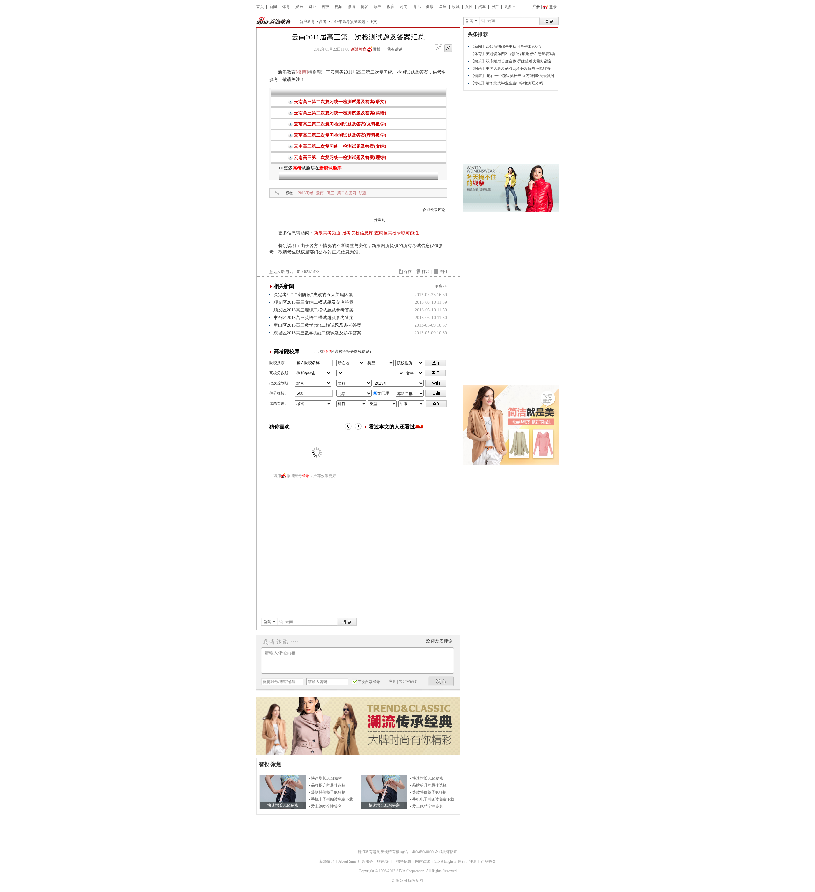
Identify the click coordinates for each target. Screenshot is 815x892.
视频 (338, 6)
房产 (495, 6)
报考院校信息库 (357, 233)
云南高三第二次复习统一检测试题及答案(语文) (340, 101)
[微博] (302, 72)
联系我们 (384, 861)
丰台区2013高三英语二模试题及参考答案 (313, 317)
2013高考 (305, 193)
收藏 (456, 6)
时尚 (404, 6)
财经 (312, 6)
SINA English (445, 861)
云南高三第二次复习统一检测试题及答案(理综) (340, 157)
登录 (305, 476)
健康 (430, 6)
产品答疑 (488, 861)
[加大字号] (448, 48)
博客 (364, 6)
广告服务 (365, 861)
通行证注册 (467, 861)
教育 (390, 6)
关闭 (443, 271)
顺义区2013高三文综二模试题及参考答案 (313, 302)
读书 (377, 6)
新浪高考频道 (327, 233)
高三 (330, 193)
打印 (425, 271)
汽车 (482, 6)
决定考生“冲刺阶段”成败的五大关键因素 (313, 294)
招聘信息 (403, 861)
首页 (260, 6)
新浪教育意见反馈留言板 (379, 852)
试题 (363, 193)
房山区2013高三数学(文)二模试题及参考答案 (317, 325)
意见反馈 (277, 271)
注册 (536, 6)
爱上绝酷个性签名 (326, 806)
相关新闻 (284, 286)
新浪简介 (327, 861)
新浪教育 (307, 21)
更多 (508, 6)
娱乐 (299, 6)
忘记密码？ (408, 681)
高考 (323, 21)
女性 (469, 6)
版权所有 (415, 880)
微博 (351, 6)
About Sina (347, 861)
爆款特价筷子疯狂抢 (328, 792)
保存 (408, 271)
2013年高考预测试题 (348, 21)
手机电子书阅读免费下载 (332, 799)
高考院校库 (286, 351)
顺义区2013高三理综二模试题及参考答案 (313, 310)
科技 (325, 6)
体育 (286, 6)
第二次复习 (346, 193)
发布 (441, 681)
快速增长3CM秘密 (326, 778)
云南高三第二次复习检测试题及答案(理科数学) (340, 135)
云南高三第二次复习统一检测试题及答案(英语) (340, 113)
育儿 (417, 6)
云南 (320, 193)
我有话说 (394, 49)
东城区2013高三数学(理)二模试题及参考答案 (317, 333)
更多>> (441, 286)
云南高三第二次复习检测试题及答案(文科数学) (340, 124)
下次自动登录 (369, 682)
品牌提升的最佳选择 (328, 785)
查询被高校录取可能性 (396, 233)
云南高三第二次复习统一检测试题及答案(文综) (340, 146)
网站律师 (422, 861)
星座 (443, 6)
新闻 (273, 6)
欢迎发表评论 (433, 210)
